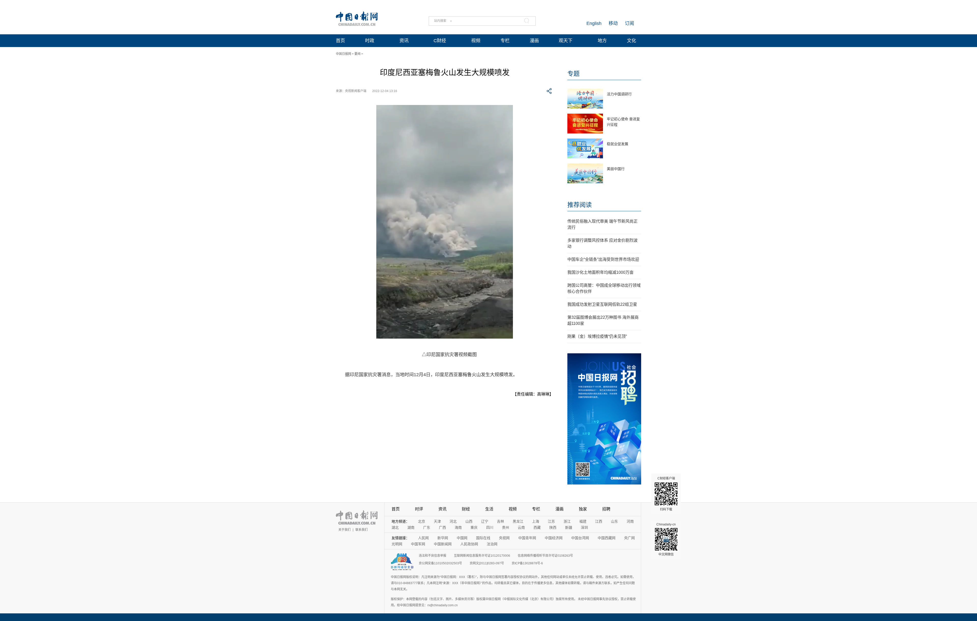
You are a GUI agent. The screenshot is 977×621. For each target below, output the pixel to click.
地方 (602, 40)
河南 (630, 521)
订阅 (629, 23)
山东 (614, 521)
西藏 (537, 527)
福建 (582, 521)
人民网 (423, 538)
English (593, 23)
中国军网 (418, 544)
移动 (613, 23)
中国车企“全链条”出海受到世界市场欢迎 (603, 259)
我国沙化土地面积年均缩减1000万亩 (600, 272)
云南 (521, 527)
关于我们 (344, 530)
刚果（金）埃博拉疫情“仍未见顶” (597, 336)
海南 (458, 527)
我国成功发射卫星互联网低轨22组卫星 (602, 304)
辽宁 (484, 521)
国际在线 (483, 538)
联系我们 (361, 530)
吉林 (500, 521)
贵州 (505, 527)
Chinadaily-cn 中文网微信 (666, 539)
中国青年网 (527, 538)
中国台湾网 (580, 538)
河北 (453, 521)
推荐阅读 (579, 204)
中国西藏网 (606, 538)
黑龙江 (518, 521)
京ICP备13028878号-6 (527, 563)
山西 (468, 521)
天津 (437, 521)
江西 (598, 521)
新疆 (568, 527)
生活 (489, 509)
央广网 (629, 538)
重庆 (474, 527)
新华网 (442, 538)
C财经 (440, 40)
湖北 (395, 527)
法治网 (492, 544)
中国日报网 (343, 54)
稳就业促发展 (617, 144)
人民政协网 (469, 544)
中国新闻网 (443, 544)
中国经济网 (554, 538)
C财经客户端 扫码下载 (666, 494)
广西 (442, 527)
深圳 (584, 527)
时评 (419, 509)
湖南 (410, 527)
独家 (583, 509)
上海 (535, 521)
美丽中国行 (616, 169)
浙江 (567, 521)
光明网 (397, 544)
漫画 (534, 40)
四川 (489, 527)
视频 (475, 40)
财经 (466, 509)
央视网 (504, 538)
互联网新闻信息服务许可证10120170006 (482, 555)
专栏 (505, 40)
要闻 (357, 54)
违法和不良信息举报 (432, 555)
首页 (340, 40)
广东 (426, 527)
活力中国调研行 (619, 94)
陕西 (552, 527)
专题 (573, 73)
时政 (369, 40)
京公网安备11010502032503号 (440, 563)
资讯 (404, 40)
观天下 (565, 40)
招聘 (606, 509)
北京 (421, 521)
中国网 (462, 538)
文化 (631, 40)
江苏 (551, 521)
